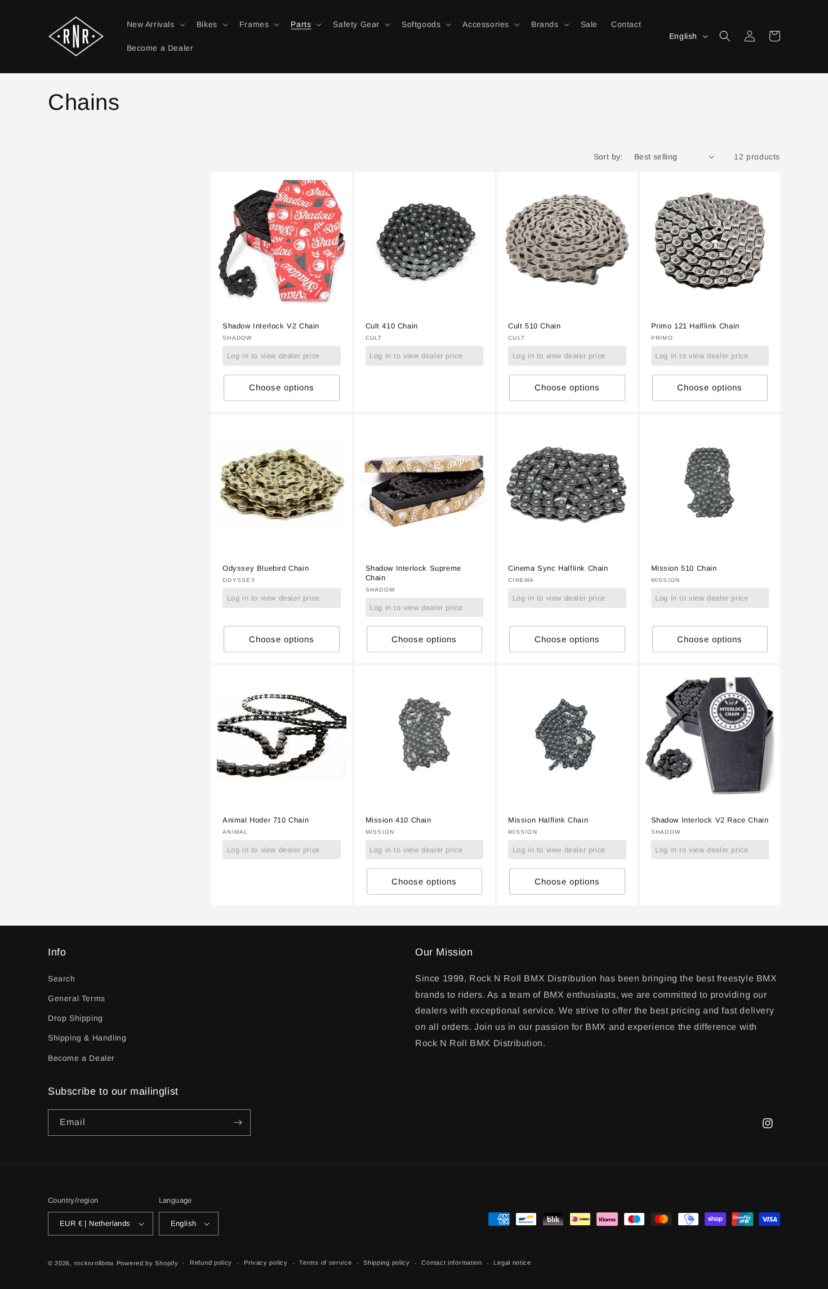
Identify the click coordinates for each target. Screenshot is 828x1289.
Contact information (451, 1262)
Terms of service (325, 1262)
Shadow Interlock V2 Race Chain (710, 820)
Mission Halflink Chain (548, 820)
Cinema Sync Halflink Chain (558, 568)
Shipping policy (386, 1262)
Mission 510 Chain (684, 568)
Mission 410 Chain (398, 820)
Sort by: (608, 156)
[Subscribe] (237, 1122)
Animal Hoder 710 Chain (265, 820)
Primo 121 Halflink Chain (695, 326)
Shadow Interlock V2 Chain (270, 326)
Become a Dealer (81, 1058)
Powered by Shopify (148, 1263)
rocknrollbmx (94, 1263)
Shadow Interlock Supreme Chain (413, 573)
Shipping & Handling (87, 1037)
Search (61, 978)
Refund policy (211, 1262)
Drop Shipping (75, 1018)
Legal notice (512, 1262)
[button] (155, 24)
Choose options (281, 387)
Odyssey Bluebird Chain (265, 568)
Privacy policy (266, 1262)
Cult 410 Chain (392, 326)
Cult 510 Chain (534, 326)
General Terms (76, 998)
